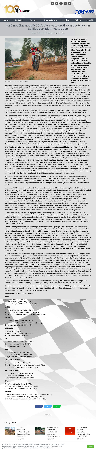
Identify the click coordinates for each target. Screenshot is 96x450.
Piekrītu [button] (90, 446)
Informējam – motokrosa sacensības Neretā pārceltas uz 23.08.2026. (83, 432)
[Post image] (10, 431)
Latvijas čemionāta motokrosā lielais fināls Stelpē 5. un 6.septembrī (23, 432)
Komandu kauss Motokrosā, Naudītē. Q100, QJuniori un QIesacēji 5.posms (53, 432)
